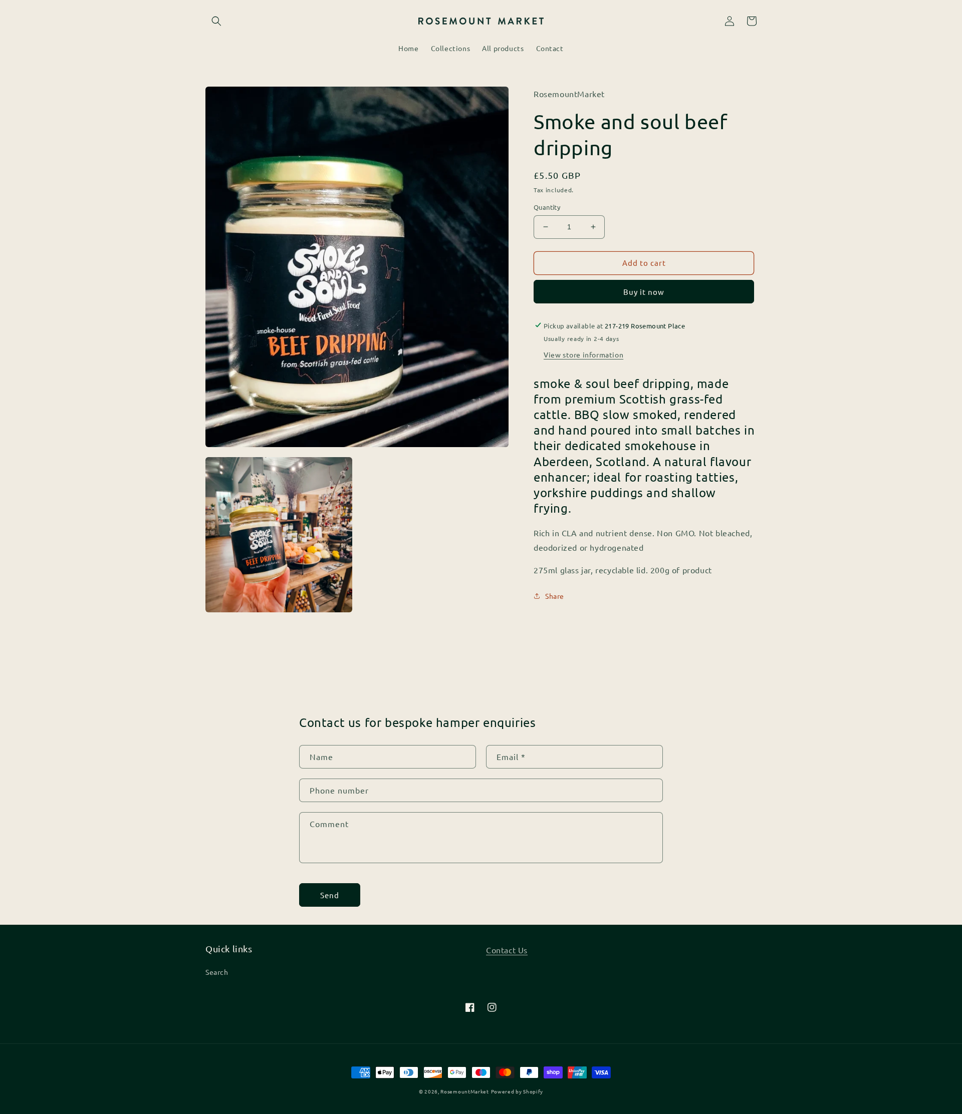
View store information (583, 353)
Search (216, 971)
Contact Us (507, 950)
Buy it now (643, 291)
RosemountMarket (464, 1091)
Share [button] (554, 595)
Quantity (547, 207)
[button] (216, 21)
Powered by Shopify (517, 1091)
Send (329, 895)
